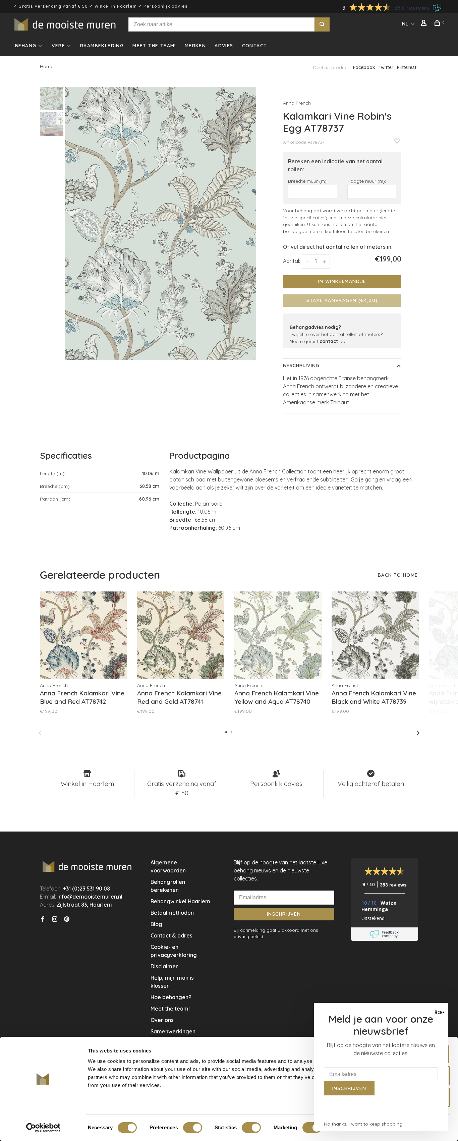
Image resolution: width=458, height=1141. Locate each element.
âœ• (439, 1012)
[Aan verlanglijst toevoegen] (397, 141)
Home (46, 66)
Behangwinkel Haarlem (180, 901)
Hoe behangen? (171, 997)
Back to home (398, 575)
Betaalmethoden (172, 912)
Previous (40, 733)
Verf (58, 46)
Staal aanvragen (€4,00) (342, 300)
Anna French (297, 103)
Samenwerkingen (173, 1031)
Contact (254, 46)
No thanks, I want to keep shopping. (363, 1124)
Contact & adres (171, 935)
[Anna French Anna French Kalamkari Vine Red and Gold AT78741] (180, 635)
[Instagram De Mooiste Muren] (54, 919)
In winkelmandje (342, 281)
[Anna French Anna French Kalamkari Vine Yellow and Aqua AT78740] (278, 635)
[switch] (192, 1127)
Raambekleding (102, 46)
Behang (25, 46)
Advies (224, 46)
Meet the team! (154, 46)
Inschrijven (284, 914)
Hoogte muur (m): (366, 181)
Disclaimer (164, 966)
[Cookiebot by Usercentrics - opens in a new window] (43, 1128)
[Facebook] (42, 919)
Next (418, 733)
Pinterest (406, 67)
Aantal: (291, 261)
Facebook (364, 67)
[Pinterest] (66, 919)
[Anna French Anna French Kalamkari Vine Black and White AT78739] (375, 635)
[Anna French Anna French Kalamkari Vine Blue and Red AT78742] (83, 635)
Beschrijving (301, 365)
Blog (156, 924)
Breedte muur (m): (308, 181)
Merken (195, 46)
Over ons (162, 1020)
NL (405, 24)
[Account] (425, 24)
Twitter (386, 67)
